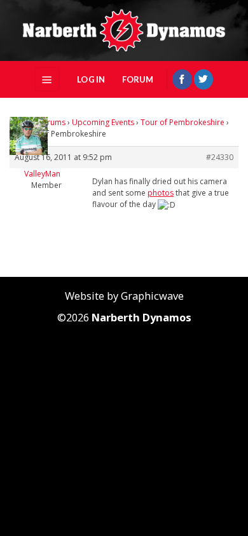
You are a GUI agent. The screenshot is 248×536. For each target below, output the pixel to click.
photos (161, 192)
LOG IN (91, 79)
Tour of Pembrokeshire (182, 122)
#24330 (219, 157)
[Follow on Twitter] (203, 79)
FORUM (137, 79)
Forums (51, 122)
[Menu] (47, 79)
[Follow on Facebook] (181, 79)
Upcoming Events (103, 122)
